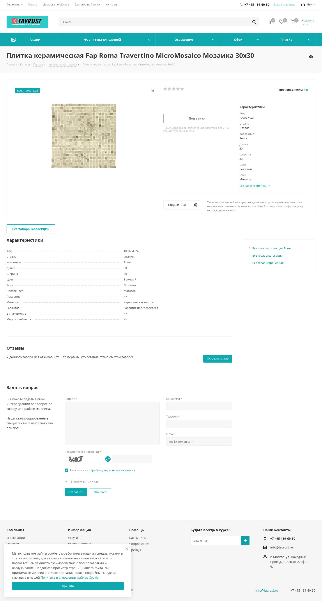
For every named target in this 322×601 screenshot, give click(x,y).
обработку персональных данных (112, 470)
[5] (182, 89)
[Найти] (254, 22)
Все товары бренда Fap (268, 263)
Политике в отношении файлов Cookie (70, 577)
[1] (165, 89)
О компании (16, 538)
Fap (306, 90)
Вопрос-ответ (139, 544)
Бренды (135, 550)
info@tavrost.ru (281, 547)
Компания (15, 530)
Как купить (137, 538)
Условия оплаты (80, 544)
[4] (178, 89)
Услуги (73, 538)
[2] (170, 89)
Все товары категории (267, 255)
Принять (68, 586)
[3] (174, 89)
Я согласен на (102, 470)
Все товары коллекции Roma (271, 248)
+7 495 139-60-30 (282, 538)
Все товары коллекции (31, 229)
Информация (79, 530)
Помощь (136, 530)
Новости (13, 544)
